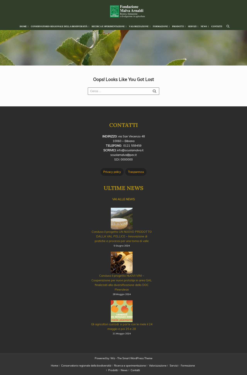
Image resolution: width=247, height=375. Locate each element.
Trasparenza (136, 171)
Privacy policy (112, 171)
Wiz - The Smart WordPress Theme (131, 358)
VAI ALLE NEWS (123, 199)
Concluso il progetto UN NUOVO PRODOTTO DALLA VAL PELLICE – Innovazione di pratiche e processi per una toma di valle (122, 236)
